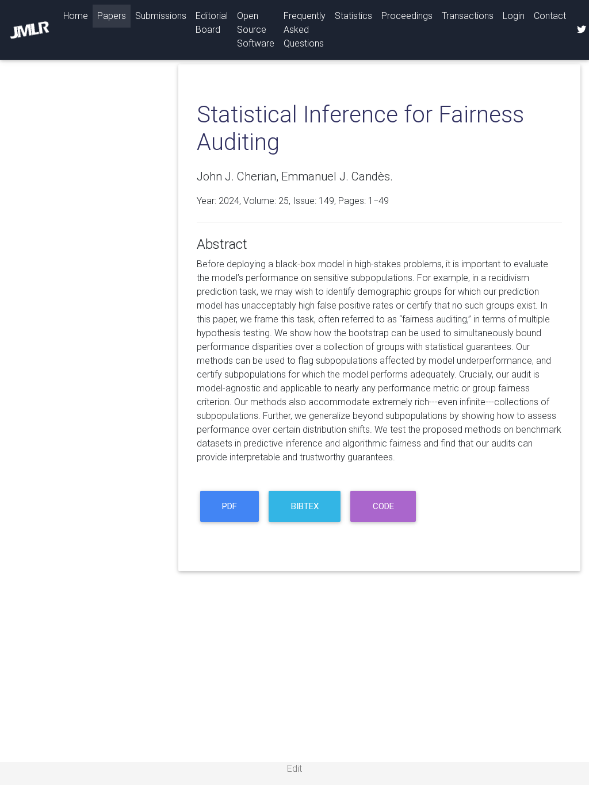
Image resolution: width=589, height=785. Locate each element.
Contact (550, 15)
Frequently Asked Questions (305, 29)
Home (78, 15)
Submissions (160, 15)
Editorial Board (212, 22)
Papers (111, 15)
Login (514, 15)
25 (283, 200)
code (383, 506)
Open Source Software (255, 29)
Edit (294, 768)
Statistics (353, 15)
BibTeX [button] (305, 506)
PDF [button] (229, 506)
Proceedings (407, 15)
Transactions (468, 15)
